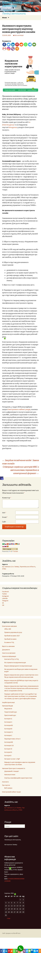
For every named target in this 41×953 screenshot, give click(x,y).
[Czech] (5, 544)
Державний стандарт (11, 771)
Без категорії (19, 35)
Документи (6, 650)
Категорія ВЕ (8, 742)
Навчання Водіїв (7, 706)
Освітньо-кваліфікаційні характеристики (18, 778)
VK (3, 603)
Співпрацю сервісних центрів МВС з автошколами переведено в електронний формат (21, 470)
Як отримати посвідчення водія (15, 662)
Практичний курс (10, 715)
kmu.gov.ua (13, 127)
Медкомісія (8, 709)
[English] (12, 544)
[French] (14, 544)
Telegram (5, 601)
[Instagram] (8, 49)
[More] (17, 49)
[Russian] (5, 546)
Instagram (5, 596)
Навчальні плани (9, 775)
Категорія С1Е (9, 745)
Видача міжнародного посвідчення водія (18, 666)
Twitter (4, 594)
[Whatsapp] (26, 44)
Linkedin (5, 598)
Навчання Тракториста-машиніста (13, 768)
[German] (16, 544)
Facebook (5, 592)
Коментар (6, 498)
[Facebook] (4, 44)
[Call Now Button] (20, 948)
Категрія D (7, 755)
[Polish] (3, 546)
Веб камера (8, 788)
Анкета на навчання (8, 653)
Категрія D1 (8, 752)
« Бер (8, 918)
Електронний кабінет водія (11, 792)
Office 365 (7, 629)
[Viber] (13, 49)
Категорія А (8, 722)
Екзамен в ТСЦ (9, 642)
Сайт (4, 522)
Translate (15, 551)
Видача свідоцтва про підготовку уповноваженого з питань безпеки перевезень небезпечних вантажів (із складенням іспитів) (21, 688)
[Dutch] (10, 544)
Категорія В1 (8, 725)
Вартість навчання (8, 646)
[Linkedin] (13, 44)
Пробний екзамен (10, 639)
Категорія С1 (8, 732)
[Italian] (18, 544)
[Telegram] (30, 44)
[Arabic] (3, 544)
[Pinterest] (17, 44)
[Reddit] (21, 44)
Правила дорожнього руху (13, 632)
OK (3, 605)
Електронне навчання (9, 626)
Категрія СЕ (8, 749)
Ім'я (4, 512)
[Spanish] (8, 546)
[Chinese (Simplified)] (8, 544)
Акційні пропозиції (8, 702)
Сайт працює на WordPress (11, 933)
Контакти (5, 782)
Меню (4, 17)
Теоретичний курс (10, 712)
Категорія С (8, 735)
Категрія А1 (8, 719)
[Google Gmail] (4, 49)
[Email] (34, 44)
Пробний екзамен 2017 (12, 636)
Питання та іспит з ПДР (12, 759)
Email (5, 517)
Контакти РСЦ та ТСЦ (11, 659)
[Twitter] (8, 44)
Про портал (6, 785)
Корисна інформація (9, 656)
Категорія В (8, 729)
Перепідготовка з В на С (12, 739)
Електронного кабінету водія (19, 409)
